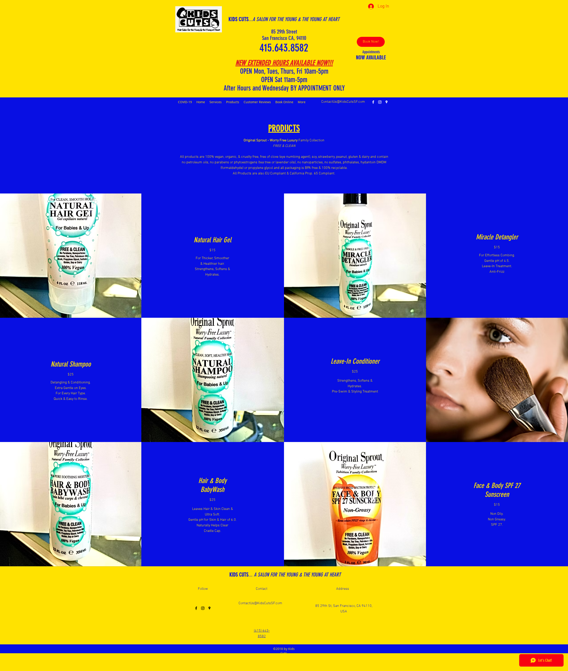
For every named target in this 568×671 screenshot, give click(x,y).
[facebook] (373, 102)
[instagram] (380, 102)
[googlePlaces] (386, 102)
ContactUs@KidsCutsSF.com (343, 102)
